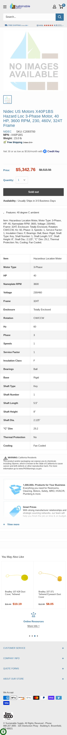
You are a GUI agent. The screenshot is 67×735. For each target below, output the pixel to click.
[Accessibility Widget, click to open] (3, 731)
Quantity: (8, 180)
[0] (61, 7)
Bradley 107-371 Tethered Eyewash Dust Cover (50, 594)
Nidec (7, 131)
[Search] (60, 17)
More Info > (33, 626)
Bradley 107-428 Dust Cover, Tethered (15, 592)
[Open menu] (5, 7)
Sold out (33, 192)
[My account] (54, 6)
